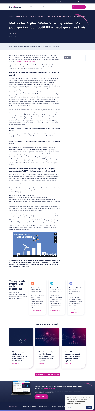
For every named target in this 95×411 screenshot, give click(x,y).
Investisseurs (63, 1)
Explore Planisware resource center (46, 374)
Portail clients (61, 406)
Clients (44, 7)
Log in (73, 1)
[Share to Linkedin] (15, 33)
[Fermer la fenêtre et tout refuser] (93, 397)
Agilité (25, 16)
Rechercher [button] (81, 1)
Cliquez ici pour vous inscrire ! (25, 61)
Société (62, 7)
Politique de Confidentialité (29, 406)
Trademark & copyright (44, 406)
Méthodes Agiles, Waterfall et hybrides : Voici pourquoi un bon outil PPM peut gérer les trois (57, 16)
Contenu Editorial (14, 16)
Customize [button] (69, 407)
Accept (89, 407)
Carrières (54, 406)
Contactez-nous (77, 7)
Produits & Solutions (33, 7)
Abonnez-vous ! (40, 396)
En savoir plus (35, 310)
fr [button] (56, 1)
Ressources (53, 7)
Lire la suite (15, 363)
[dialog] (80, 403)
